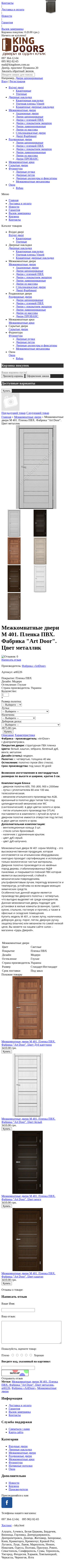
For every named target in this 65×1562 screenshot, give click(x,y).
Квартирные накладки (30, 100)
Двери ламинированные (31, 126)
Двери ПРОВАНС (27, 158)
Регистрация (17, 81)
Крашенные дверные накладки (35, 106)
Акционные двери (27, 113)
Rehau (19, 188)
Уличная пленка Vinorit (30, 103)
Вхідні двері (16, 87)
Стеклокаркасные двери (31, 132)
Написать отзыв (11, 659)
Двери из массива (27, 129)
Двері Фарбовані (26, 136)
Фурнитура (16, 168)
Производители (18, 1489)
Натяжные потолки (20, 1465)
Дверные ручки (25, 171)
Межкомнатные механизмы (33, 181)
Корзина (14, 216)
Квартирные (23, 90)
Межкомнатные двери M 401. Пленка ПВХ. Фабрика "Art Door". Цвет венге (28, 1198)
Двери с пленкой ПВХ (30, 119)
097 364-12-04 (9, 58)
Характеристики (25, 735)
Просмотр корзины (13, 376)
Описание (7, 735)
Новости (6, 15)
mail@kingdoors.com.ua (15, 64)
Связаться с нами (19, 1428)
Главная (13, 200)
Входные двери (18, 1446)
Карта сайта (16, 1432)
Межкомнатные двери (22, 110)
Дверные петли (25, 175)
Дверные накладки (20, 97)
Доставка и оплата (12, 9)
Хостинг (6, 1525)
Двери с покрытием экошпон (34, 123)
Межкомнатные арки (21, 162)
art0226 (5, 1388)
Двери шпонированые (29, 78)
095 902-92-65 (9, 61)
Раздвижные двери (20, 139)
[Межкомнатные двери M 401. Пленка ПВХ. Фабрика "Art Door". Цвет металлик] (14, 535)
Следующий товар (37, 413)
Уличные (21, 93)
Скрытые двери (18, 165)
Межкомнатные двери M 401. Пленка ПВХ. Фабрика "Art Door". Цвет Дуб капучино (28, 1043)
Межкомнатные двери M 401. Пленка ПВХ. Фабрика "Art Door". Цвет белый (28, 1120)
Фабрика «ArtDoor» (34, 665)
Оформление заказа (38, 376)
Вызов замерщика (12, 28)
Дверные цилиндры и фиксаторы (36, 178)
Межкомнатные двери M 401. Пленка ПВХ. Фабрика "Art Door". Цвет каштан (28, 1275)
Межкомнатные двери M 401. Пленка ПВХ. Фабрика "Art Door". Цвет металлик (29, 1383)
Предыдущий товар (13, 413)
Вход (4, 81)
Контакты (7, 3)
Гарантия (7, 22)
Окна (12, 184)
